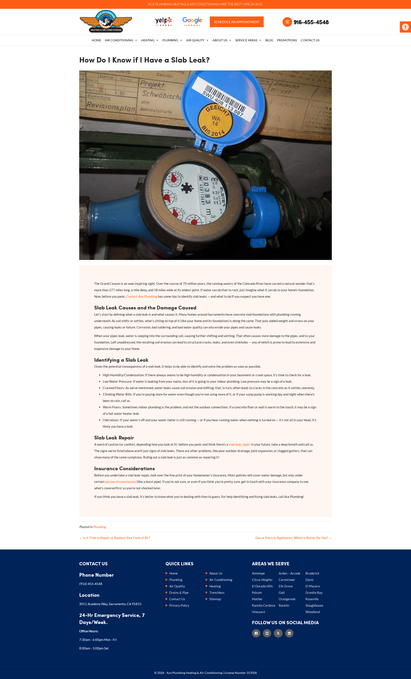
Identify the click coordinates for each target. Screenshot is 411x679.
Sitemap (215, 599)
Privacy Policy (179, 605)
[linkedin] (290, 633)
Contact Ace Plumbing (141, 296)
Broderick (312, 573)
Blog (269, 40)
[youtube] (268, 633)
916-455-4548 (311, 22)
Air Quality (195, 40)
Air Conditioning (119, 40)
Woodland (312, 612)
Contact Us (310, 40)
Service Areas (246, 40)
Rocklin (284, 605)
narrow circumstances (120, 482)
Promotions (287, 40)
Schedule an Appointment (236, 22)
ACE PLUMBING (160, 4)
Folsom (257, 592)
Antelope (258, 573)
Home (96, 40)
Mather (257, 599)
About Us (220, 40)
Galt (282, 592)
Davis (309, 580)
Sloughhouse (314, 605)
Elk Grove (286, 586)
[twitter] (279, 633)
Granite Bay (314, 592)
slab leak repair (239, 444)
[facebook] (257, 633)
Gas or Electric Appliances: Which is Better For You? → (293, 538)
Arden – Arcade (289, 573)
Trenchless (217, 592)
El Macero (312, 586)
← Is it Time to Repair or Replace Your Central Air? (114, 538)
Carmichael (287, 580)
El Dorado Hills (262, 586)
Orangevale (287, 599)
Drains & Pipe (179, 592)
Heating (147, 40)
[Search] (329, 40)
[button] (405, 27)
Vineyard (258, 612)
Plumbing (170, 40)
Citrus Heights (262, 580)
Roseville (312, 599)
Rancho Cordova (263, 605)
